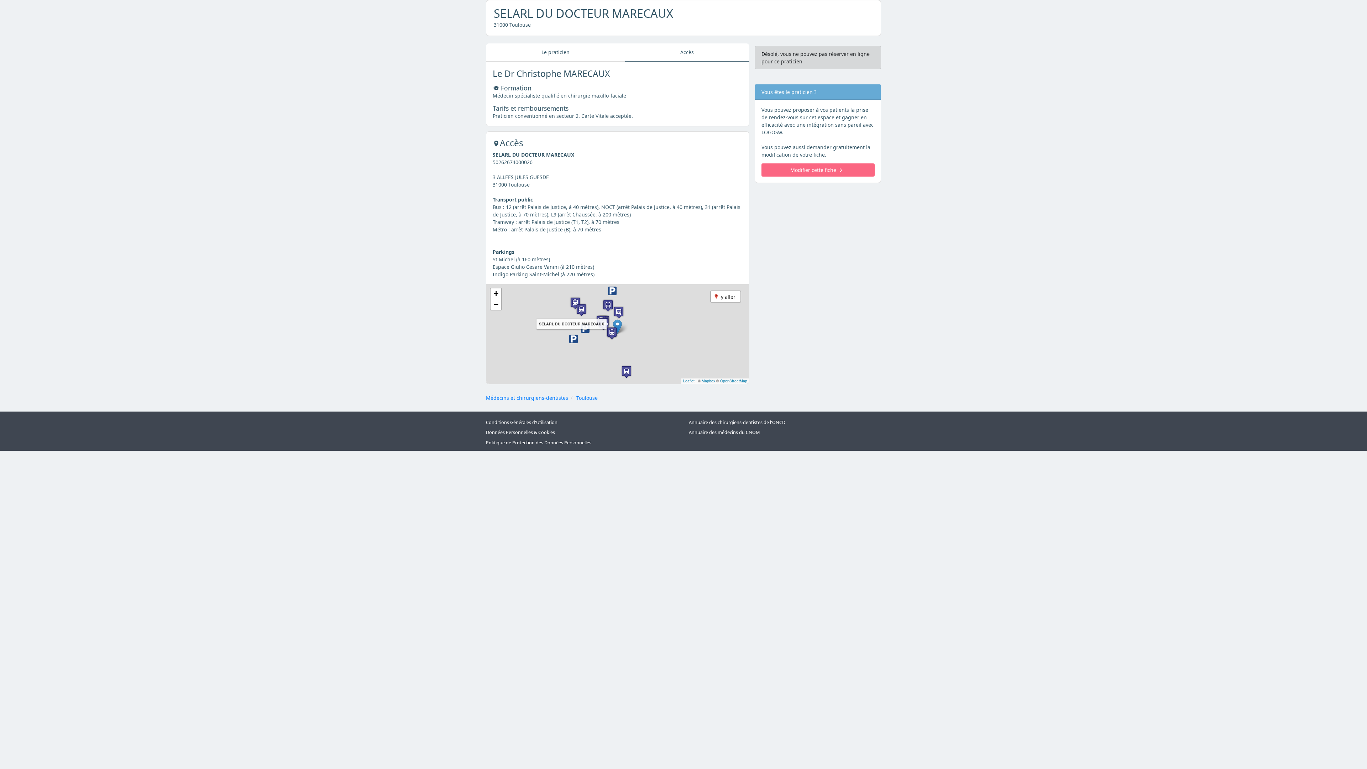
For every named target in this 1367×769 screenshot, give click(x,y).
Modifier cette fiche (813, 170)
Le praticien (555, 52)
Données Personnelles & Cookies (520, 432)
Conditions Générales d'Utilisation (521, 422)
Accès (687, 52)
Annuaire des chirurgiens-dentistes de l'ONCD (737, 422)
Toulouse (587, 397)
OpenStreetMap (733, 380)
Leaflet (689, 380)
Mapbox (708, 380)
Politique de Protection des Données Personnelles (538, 443)
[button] (585, 328)
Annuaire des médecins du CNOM (724, 432)
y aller (728, 296)
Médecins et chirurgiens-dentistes (527, 397)
